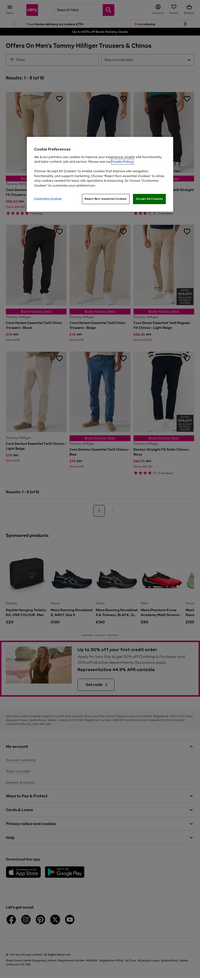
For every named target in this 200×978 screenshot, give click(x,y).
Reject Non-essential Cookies (106, 199)
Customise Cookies (48, 198)
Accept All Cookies (149, 199)
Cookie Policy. (122, 161)
